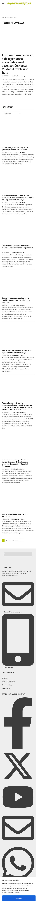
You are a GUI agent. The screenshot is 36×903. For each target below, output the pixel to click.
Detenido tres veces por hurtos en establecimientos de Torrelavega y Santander (16, 300)
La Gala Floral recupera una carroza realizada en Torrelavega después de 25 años (17, 248)
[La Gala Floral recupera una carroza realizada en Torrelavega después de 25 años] (18, 231)
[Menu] (3, 3)
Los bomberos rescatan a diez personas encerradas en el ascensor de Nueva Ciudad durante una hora (17, 64)
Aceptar (19, 898)
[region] (18, 890)
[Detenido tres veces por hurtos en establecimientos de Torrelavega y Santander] (18, 283)
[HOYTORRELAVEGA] (19, 3)
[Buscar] (33, 3)
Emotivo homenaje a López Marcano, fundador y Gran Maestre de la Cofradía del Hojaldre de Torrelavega (17, 198)
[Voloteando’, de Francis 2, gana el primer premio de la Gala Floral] (18, 133)
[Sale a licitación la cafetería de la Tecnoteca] (18, 500)
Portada (5, 17)
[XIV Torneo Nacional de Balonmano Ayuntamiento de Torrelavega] (18, 336)
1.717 (17, 540)
